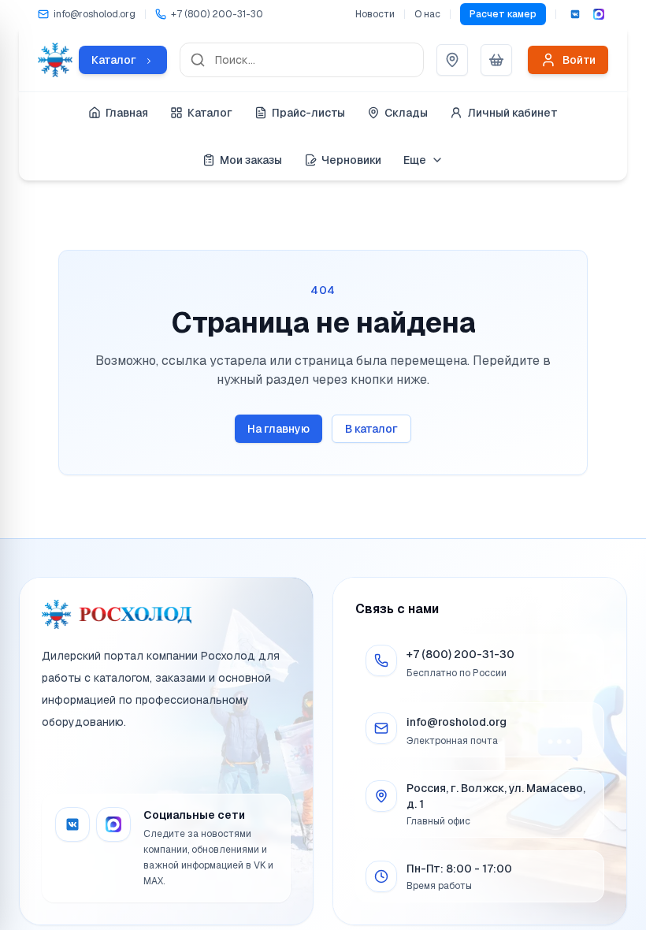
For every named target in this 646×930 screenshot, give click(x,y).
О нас (427, 14)
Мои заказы (251, 160)
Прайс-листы (308, 113)
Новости (375, 14)
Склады (406, 113)
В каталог (371, 429)
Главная (127, 113)
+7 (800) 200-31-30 (460, 654)
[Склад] (452, 60)
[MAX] (598, 14)
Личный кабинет (512, 113)
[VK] (575, 14)
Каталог (209, 113)
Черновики (351, 160)
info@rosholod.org (457, 722)
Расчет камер (503, 14)
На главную (278, 429)
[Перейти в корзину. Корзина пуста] (496, 60)
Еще (414, 160)
